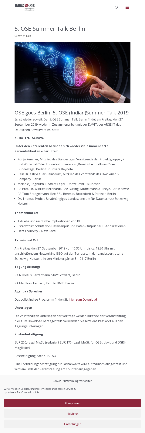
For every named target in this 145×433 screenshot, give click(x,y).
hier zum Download (83, 299)
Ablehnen (73, 413)
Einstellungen (72, 424)
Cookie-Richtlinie (30, 392)
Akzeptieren (72, 403)
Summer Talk (23, 36)
